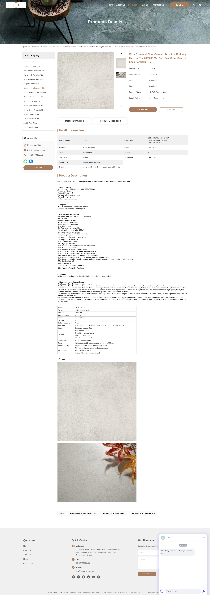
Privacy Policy (52, 592)
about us (120, 5)
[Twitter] (78, 578)
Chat (181, 5)
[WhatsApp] (25, 161)
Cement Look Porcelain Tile (51, 47)
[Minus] (203, 537)
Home (110, 5)
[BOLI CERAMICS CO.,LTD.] (16, 5)
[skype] (31, 161)
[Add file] (162, 591)
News (25, 559)
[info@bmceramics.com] (98, 578)
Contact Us (28, 563)
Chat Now (38, 168)
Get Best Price (143, 109)
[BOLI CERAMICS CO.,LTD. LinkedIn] (88, 578)
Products (35, 47)
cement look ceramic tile (143, 513)
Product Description (110, 121)
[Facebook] (83, 578)
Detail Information (74, 121)
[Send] (204, 591)
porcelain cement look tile (83, 513)
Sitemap (62, 592)
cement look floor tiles (113, 513)
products (132, 5)
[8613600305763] (93, 578)
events (145, 5)
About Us (27, 555)
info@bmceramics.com (37, 150)
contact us (158, 5)
